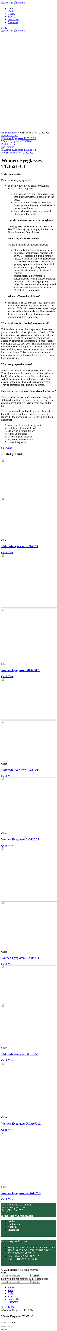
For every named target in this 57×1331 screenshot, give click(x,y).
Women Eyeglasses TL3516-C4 (17, 141)
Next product (7, 147)
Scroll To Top (8, 1307)
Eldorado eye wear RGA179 (19, 769)
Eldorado (12, 132)
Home (4, 132)
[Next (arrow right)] (5, 1329)
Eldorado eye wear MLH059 (19, 1054)
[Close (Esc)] (2, 1326)
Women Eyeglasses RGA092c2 (21, 1193)
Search (35, 1276)
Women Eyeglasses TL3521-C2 (17, 152)
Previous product (9, 135)
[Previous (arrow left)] (2, 1329)
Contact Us (14, 1224)
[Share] (5, 1326)
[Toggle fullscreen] (9, 1326)
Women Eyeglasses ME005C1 (20, 670)
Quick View (7, 552)
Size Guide (6, 447)
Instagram (13, 1229)
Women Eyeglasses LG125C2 (20, 839)
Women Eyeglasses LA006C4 (20, 957)
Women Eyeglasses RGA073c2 (21, 1123)
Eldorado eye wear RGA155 (19, 546)
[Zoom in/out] (12, 1326)
